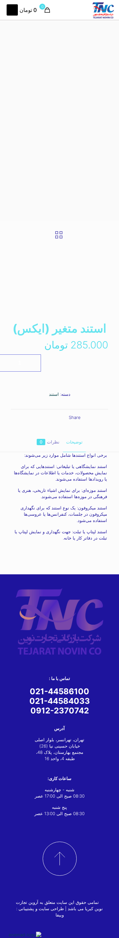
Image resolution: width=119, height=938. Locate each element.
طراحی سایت (51, 908)
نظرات (50, 441)
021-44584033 (59, 701)
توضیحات (74, 441)
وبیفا (60, 914)
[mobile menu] (12, 10)
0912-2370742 (59, 710)
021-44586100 (59, 691)
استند (54, 394)
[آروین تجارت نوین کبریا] (103, 10)
